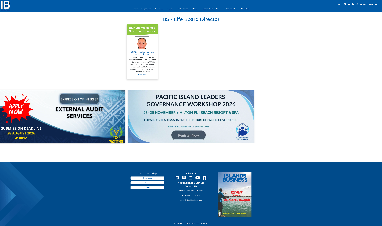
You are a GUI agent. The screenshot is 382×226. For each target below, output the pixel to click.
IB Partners (183, 9)
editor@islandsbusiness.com (191, 200)
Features (171, 9)
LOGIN (363, 4)
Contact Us (208, 9)
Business (159, 9)
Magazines (146, 9)
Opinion (196, 9)
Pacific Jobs (231, 9)
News (135, 9)
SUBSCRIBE (373, 4)
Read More (142, 75)
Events (219, 9)
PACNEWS (244, 9)
